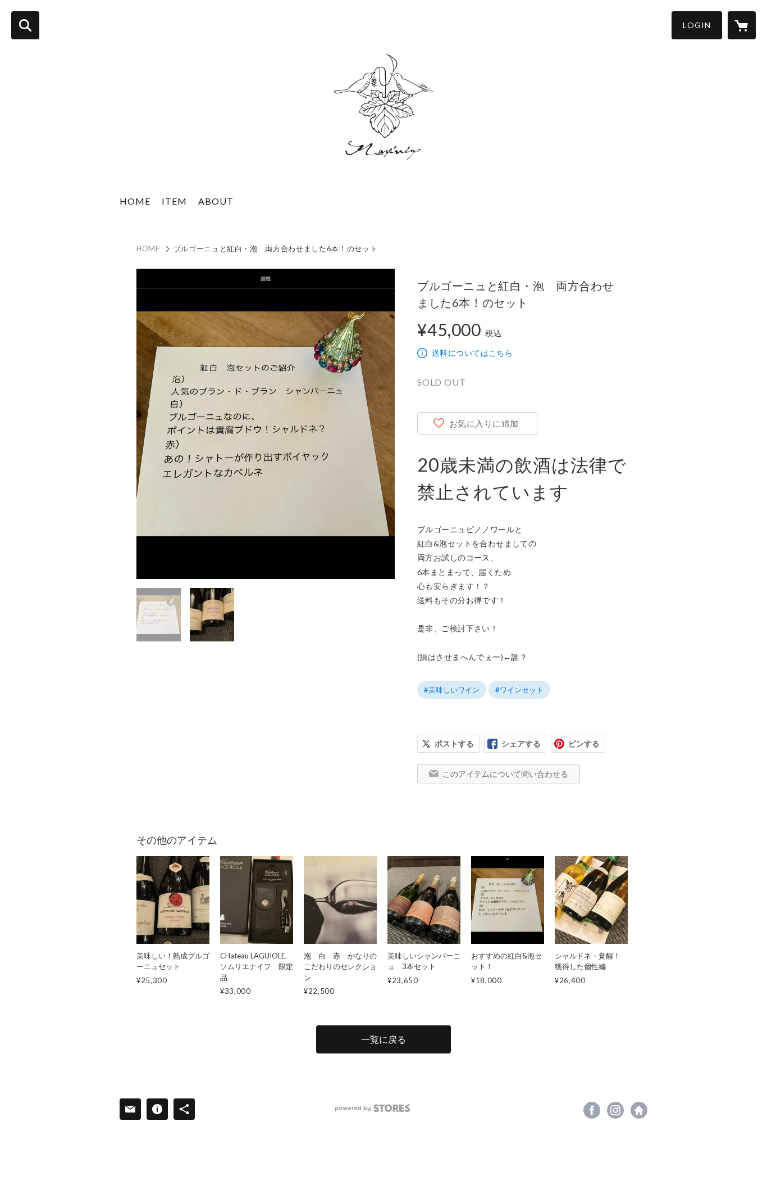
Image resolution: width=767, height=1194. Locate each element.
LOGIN (697, 25)
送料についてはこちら (472, 353)
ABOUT (216, 201)
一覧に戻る (383, 1039)
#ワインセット (519, 689)
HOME (135, 201)
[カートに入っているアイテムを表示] (742, 25)
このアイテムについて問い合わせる (505, 774)
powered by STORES (372, 1108)
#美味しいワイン (452, 689)
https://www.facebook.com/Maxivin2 (591, 1110)
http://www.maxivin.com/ (639, 1110)
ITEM (174, 201)
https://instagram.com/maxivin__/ (615, 1110)
